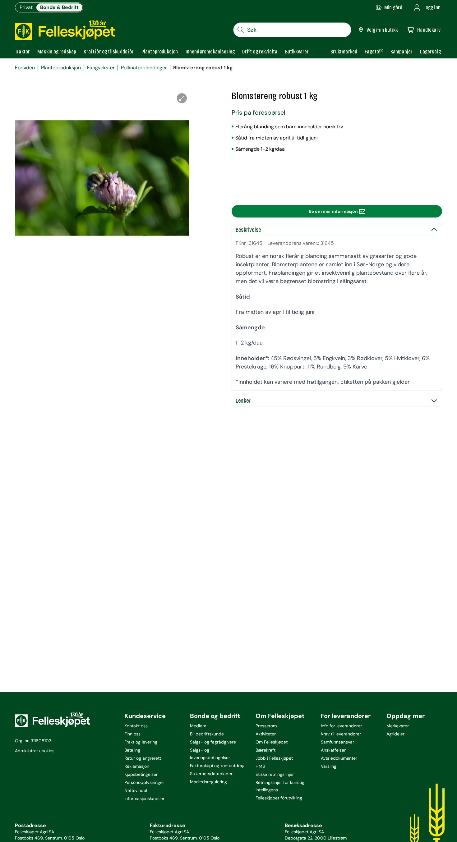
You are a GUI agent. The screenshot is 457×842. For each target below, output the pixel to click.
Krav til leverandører (341, 734)
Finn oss (132, 734)
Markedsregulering (208, 782)
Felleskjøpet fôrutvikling (279, 798)
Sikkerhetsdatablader (211, 773)
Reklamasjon (136, 766)
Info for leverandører (341, 726)
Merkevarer (397, 726)
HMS (260, 766)
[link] (344, 51)
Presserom (266, 726)
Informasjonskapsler (144, 798)
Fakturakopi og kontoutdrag (217, 765)
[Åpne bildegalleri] (182, 98)
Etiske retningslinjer (275, 774)
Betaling (132, 750)
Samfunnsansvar (337, 742)
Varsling (328, 766)
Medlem (198, 726)
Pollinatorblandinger (144, 68)
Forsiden (25, 68)
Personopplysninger (144, 782)
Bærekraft (265, 750)
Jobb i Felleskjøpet (274, 758)
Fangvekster (101, 68)
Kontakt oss (136, 726)
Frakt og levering (140, 742)
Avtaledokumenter (339, 758)
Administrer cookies (34, 750)
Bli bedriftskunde (207, 734)
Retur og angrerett (142, 758)
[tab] (22, 51)
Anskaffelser (333, 750)
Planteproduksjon (61, 68)
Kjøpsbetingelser (141, 774)
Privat (26, 7)
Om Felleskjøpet (272, 742)
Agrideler (395, 734)
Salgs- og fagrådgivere (213, 742)
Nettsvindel (135, 790)
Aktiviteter (266, 734)
